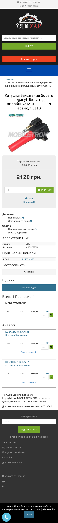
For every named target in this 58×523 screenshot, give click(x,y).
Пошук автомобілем (13, 452)
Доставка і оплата (12, 462)
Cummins (7, 457)
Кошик (29, 59)
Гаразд (29, 514)
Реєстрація (32, 5)
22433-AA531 (28, 259)
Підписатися (29, 429)
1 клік (30, 198)
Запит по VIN (9, 442)
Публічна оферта (11, 447)
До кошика (46, 190)
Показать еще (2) (29, 352)
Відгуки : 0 (29, 202)
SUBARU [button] (29, 272)
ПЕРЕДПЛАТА (29, 416)
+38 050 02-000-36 (30, 2)
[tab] (29, 272)
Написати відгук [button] (29, 287)
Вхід (21, 5)
